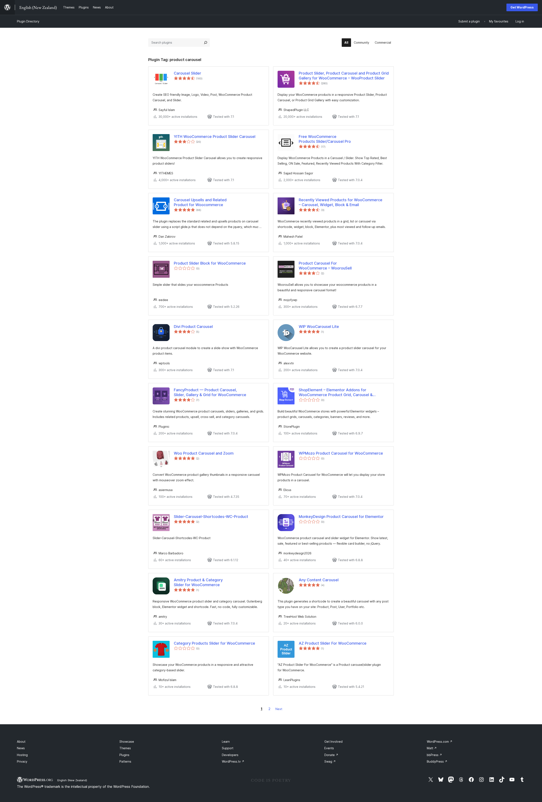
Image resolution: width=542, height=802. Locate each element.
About (21, 741)
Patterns (125, 761)
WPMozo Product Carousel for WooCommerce (341, 453)
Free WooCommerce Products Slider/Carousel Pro (325, 139)
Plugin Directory (28, 21)
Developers (230, 755)
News (21, 748)
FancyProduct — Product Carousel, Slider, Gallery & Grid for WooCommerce (210, 392)
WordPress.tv (233, 761)
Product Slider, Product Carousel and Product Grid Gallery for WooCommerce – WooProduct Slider (344, 75)
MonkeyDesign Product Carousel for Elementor (341, 516)
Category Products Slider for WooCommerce (214, 643)
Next (278, 709)
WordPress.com (439, 741)
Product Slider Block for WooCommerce (210, 263)
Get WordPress (522, 7)
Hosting (22, 755)
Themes (125, 748)
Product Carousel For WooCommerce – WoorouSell (325, 265)
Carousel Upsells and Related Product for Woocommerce (200, 202)
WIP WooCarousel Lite (319, 326)
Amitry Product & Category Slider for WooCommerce (198, 582)
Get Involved (333, 741)
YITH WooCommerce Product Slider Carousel (214, 136)
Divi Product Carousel (193, 326)
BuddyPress (437, 761)
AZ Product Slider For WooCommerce (332, 643)
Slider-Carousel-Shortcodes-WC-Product (211, 516)
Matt (432, 748)
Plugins (124, 755)
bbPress (434, 755)
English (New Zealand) (72, 780)
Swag (330, 761)
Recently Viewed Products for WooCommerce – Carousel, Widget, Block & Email (340, 202)
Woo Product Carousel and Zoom (204, 453)
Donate (331, 755)
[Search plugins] (205, 42)
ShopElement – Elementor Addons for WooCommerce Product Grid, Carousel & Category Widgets (336, 392)
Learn (226, 741)
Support (227, 748)
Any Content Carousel (319, 580)
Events (329, 748)
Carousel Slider (187, 73)
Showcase (126, 741)
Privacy (22, 761)
